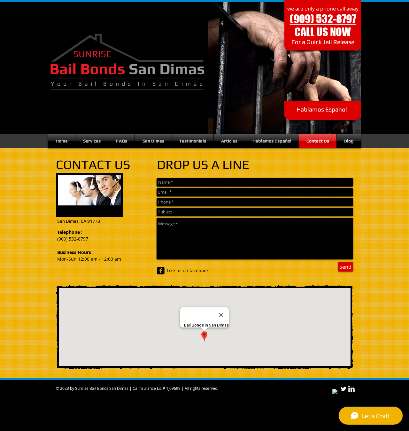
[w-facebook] (335, 392)
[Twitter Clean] (343, 389)
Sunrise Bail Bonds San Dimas (101, 388)
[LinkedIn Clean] (351, 389)
